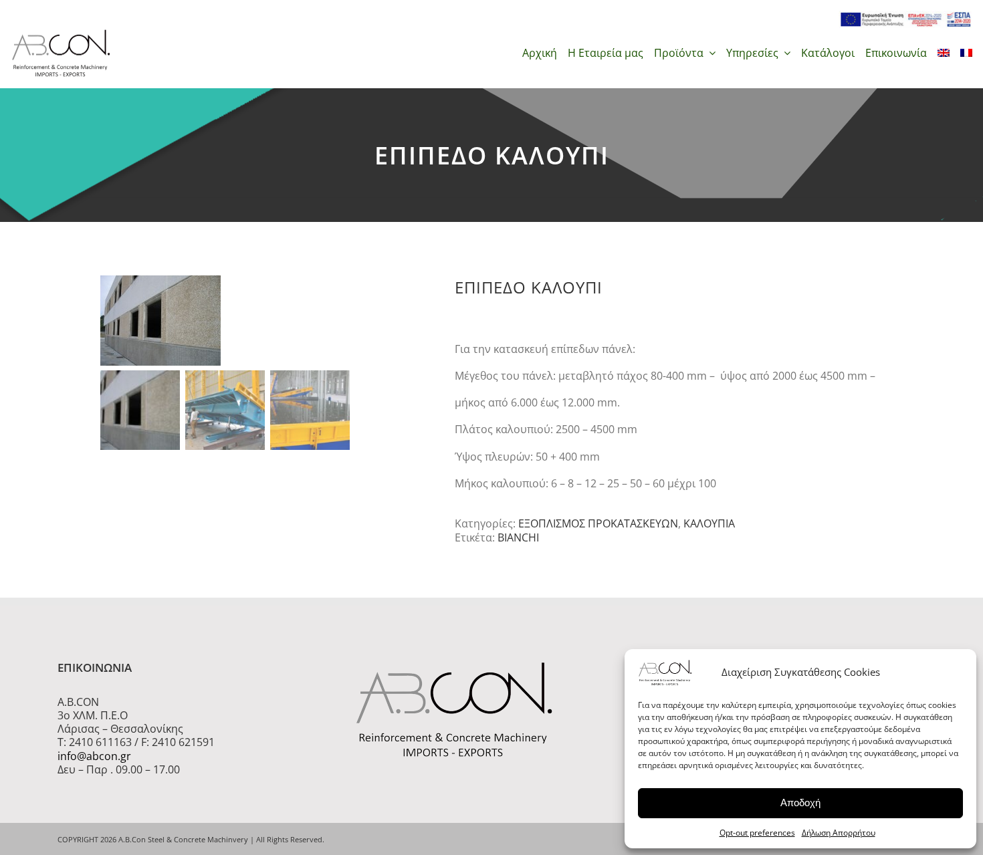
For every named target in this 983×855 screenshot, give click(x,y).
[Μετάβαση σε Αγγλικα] (944, 52)
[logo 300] (61, 33)
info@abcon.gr (94, 756)
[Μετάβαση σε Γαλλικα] (966, 52)
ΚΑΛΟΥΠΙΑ (709, 523)
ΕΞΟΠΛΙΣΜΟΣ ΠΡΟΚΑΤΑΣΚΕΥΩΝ (598, 523)
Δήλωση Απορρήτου (838, 832)
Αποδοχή (800, 802)
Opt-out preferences (757, 832)
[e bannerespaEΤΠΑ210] (905, 16)
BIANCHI (518, 537)
